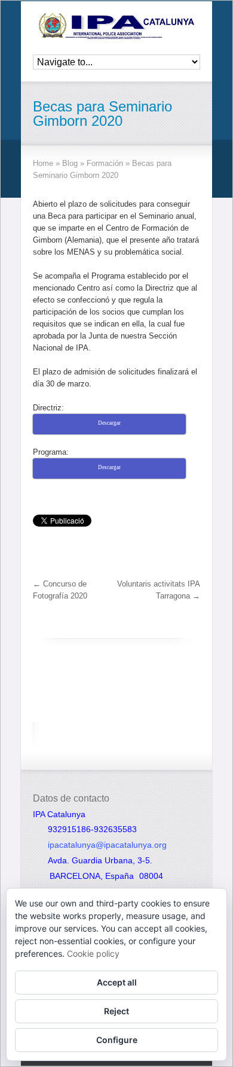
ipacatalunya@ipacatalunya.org (107, 845)
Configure (116, 1040)
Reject (116, 1011)
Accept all (117, 982)
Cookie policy (93, 953)
